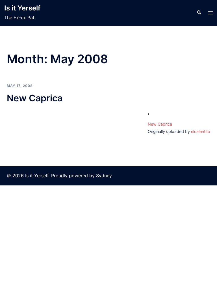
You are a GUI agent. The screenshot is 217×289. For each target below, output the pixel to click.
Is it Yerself (22, 8)
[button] (199, 12)
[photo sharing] (148, 115)
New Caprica (34, 98)
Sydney (104, 175)
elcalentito (200, 131)
